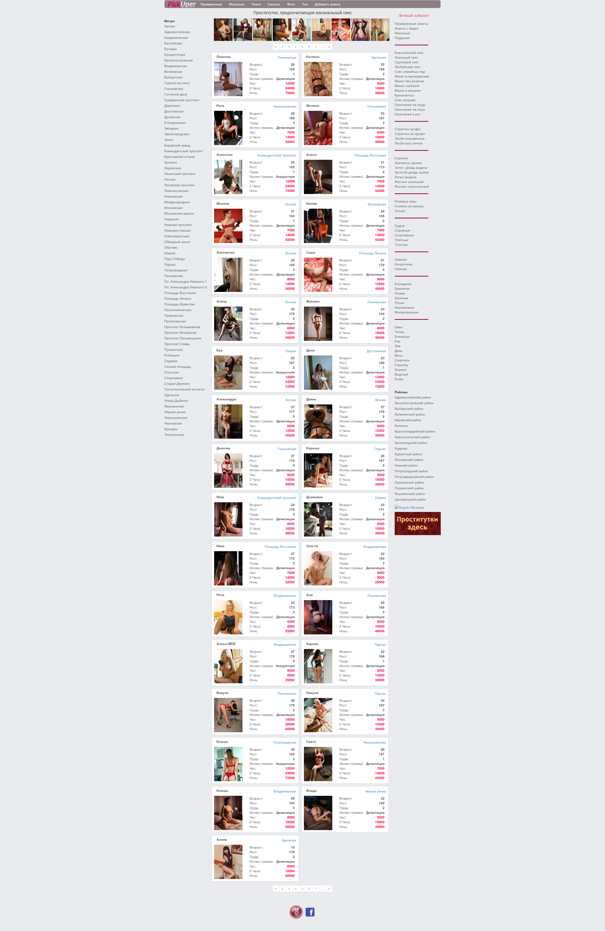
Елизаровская (175, 122)
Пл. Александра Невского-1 (185, 281)
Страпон (401, 158)
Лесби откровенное (410, 138)
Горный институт (177, 82)
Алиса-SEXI (225, 643)
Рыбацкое (172, 355)
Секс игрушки (405, 99)
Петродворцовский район (414, 476)
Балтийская (173, 43)
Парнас (170, 264)
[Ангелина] (282, 29)
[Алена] (242, 29)
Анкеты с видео (407, 28)
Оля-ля (312, 545)
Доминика (314, 496)
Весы (399, 355)
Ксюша (222, 741)
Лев (397, 345)
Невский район (406, 465)
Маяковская (173, 196)
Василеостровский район (414, 402)
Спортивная (173, 377)
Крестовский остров (179, 156)
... (322, 47)
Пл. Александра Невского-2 (185, 287)
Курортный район (408, 453)
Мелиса (312, 105)
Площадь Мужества (179, 304)
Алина (221, 301)
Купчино (170, 162)
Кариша (312, 448)
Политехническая (177, 309)
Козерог (401, 369)
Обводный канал (177, 241)
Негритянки (403, 264)
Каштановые (404, 307)
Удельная (171, 394)
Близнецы (402, 336)
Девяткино (172, 105)
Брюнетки (402, 288)
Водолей (401, 374)
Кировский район (408, 419)
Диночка (223, 448)
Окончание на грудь (410, 104)
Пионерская (173, 275)
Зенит (168, 139)
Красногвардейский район (415, 431)
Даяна (311, 399)
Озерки (169, 253)
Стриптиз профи (407, 128)
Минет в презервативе (412, 76)
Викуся (222, 692)
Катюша (313, 56)
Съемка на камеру (409, 206)
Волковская (173, 71)
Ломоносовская (176, 190)
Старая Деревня (177, 383)
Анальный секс (406, 57)
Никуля (312, 692)
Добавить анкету (327, 4)
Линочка (223, 56)
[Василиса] (301, 29)
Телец (399, 331)
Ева (219, 350)
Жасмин (313, 301)
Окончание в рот (407, 114)
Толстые (401, 244)
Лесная (170, 179)
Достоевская (174, 111)
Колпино (401, 425)
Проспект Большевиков (182, 326)
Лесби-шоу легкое (409, 143)
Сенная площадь (177, 366)
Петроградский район (411, 470)
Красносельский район (412, 436)
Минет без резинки (409, 80)
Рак (397, 341)
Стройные (402, 230)
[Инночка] (262, 29)
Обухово (170, 247)
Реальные (236, 4)
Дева (398, 350)
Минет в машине (408, 90)
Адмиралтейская (177, 31)
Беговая (170, 48)
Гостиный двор (175, 94)
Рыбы (399, 379)
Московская (173, 207)
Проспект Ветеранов (180, 332)
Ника (220, 545)
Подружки (402, 37)
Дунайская (172, 116)
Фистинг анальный (409, 181)
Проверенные (211, 4)
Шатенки (401, 297)
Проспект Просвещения (182, 338)
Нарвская (171, 219)
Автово (169, 26)
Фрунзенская (174, 406)
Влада (311, 790)
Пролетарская (175, 321)
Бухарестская (174, 54)
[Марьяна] (380, 29)
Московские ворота (179, 213)
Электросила (174, 434)
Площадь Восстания (180, 292)
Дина (310, 350)
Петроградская (175, 270)
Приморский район (409, 482)
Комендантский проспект (183, 150)
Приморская (173, 315)
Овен (399, 327)
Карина (312, 643)
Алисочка (224, 154)
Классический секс (409, 52)
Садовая (171, 360)
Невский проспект (178, 224)
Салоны (274, 4)
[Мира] (223, 29)
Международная (177, 201)
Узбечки (401, 268)
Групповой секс (407, 62)
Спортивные (404, 235)
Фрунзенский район (410, 493)
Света (311, 741)
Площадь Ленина (177, 298)
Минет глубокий (407, 85)
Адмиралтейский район (413, 397)
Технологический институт (184, 389)
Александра (226, 399)
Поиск (256, 4)
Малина (222, 203)
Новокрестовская (177, 230)
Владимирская (175, 65)
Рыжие (400, 293)
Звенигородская (176, 133)
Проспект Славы (177, 343)
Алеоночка (225, 252)
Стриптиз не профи (410, 133)
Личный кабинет (413, 15)
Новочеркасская (176, 236)
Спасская (171, 372)
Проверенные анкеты (411, 23)
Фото (291, 4)
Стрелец (401, 364)
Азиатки (401, 259)
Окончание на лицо (410, 109)
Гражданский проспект (181, 99)
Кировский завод (177, 145)
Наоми (311, 203)
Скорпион (402, 360)
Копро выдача (405, 176)
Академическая (176, 37)
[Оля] (360, 29)
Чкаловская (173, 423)
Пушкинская (173, 349)
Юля (220, 496)
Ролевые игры (405, 201)
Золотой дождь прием (412, 172)
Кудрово (401, 448)
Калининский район (410, 414)
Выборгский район (409, 408)
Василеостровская (178, 60)
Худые (400, 225)
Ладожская (172, 167)
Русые (399, 302)
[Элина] (341, 29)
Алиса (311, 154)
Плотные (401, 239)
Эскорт (400, 210)
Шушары (171, 428)
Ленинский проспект (180, 173)
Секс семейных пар (410, 71)
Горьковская (173, 88)
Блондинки (403, 283)
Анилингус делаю (408, 162)
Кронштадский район (411, 442)
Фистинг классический (412, 186)
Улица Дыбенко (176, 400)
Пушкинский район (409, 487)
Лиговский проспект (179, 184)
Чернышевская (175, 417)
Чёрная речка (175, 411)
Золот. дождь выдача (411, 167)
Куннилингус (404, 95)
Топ (305, 4)
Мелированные (407, 312)
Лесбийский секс (407, 66)
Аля (309, 594)
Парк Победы (174, 258)
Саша (310, 252)
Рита (220, 105)
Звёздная (171, 128)
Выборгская (173, 77)
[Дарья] (321, 29)
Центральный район (410, 499)
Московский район (409, 459)
